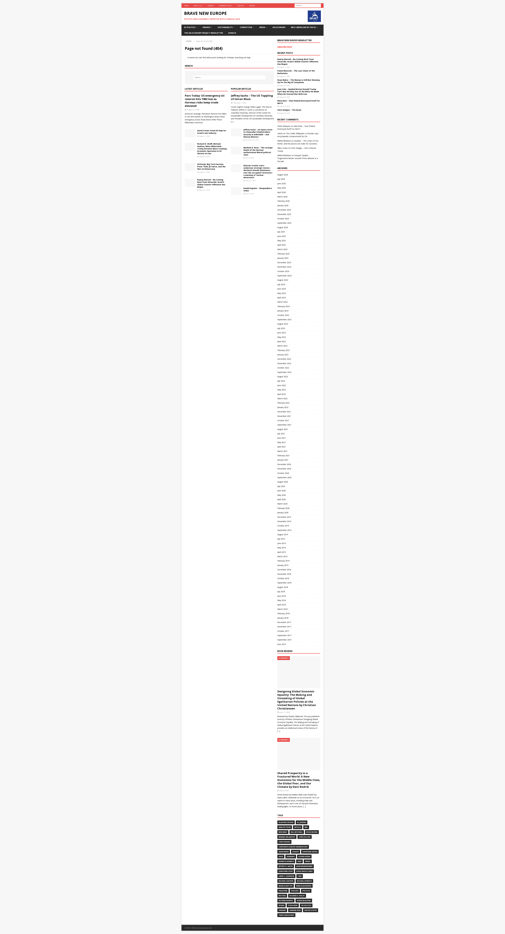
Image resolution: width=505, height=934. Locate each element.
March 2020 (282, 503)
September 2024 (284, 275)
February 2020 (283, 508)
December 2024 (284, 262)
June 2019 (281, 543)
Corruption (246, 27)
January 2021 (282, 460)
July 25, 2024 (249, 158)
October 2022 (283, 367)
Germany (291, 856)
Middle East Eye (285, 886)
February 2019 (283, 561)
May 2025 (281, 240)
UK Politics (306, 905)
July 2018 (281, 591)
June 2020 (281, 490)
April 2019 (281, 552)
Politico (306, 891)
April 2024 (281, 297)
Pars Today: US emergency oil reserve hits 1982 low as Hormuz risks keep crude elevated (204, 101)
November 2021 (284, 416)
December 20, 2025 (252, 140)
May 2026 (281, 188)
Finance (206, 27)
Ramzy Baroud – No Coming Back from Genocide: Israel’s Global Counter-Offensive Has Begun (211, 183)
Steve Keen (292, 905)
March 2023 (282, 346)
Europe (295, 852)
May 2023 (281, 337)
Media (262, 27)
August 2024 (282, 280)
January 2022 (282, 407)
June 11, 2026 (284, 712)
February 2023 (283, 350)
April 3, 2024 (249, 194)
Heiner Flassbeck (286, 861)
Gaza (281, 856)
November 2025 (284, 214)
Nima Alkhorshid (303, 886)
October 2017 (283, 631)
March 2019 (282, 556)
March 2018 (282, 609)
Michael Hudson (286, 881)
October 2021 (283, 420)
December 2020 (284, 464)
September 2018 (284, 582)
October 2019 (283, 525)
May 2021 (281, 442)
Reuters (282, 896)
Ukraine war (295, 910)
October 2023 (283, 315)
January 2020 (282, 512)
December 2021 (284, 411)
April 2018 (281, 604)
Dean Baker (284, 852)
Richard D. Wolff (297, 896)
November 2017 (284, 626)
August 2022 (282, 376)
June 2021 (281, 438)
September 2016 (284, 639)
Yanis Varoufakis (286, 915)
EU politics (189, 27)
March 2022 (282, 398)
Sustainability (225, 27)
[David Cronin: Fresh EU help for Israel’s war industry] (190, 133)
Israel (307, 861)
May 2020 (281, 495)
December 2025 (284, 210)
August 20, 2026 (284, 97)
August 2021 (282, 429)
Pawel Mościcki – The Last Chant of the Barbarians (296, 72)
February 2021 (283, 455)
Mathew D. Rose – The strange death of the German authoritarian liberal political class (258, 151)
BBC (306, 827)
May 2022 (281, 389)
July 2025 (281, 231)
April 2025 (281, 245)
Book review (311, 832)
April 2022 (281, 394)
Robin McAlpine (304, 900)
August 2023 (282, 324)
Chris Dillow (304, 837)
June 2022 (281, 385)
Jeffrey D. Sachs (286, 866)
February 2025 (283, 253)
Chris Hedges (284, 842)
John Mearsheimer (304, 866)
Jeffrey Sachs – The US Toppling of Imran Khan (252, 97)
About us (197, 6)
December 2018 (284, 569)
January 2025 (282, 258)
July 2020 (281, 486)
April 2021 (281, 446)
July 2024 (281, 284)
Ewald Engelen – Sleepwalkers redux (257, 189)
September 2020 (284, 477)
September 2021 (284, 425)
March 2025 (282, 249)
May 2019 (281, 547)
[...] (232, 121)
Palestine (283, 891)
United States (310, 910)
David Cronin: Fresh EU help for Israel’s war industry (211, 131)
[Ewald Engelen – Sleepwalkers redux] (236, 191)
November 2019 (284, 521)
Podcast (295, 891)
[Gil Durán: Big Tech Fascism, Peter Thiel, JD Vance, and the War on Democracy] (190, 167)
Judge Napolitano (304, 871)
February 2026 (283, 201)
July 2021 (281, 433)
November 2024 (284, 267)
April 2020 (281, 499)
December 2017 (284, 622)
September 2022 (284, 372)
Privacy (252, 6)
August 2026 (282, 174)
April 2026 (281, 192)
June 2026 (281, 183)
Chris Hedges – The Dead (289, 110)
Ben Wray (283, 832)
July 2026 (281, 179)
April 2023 (281, 341)
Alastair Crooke (286, 822)
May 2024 (281, 293)
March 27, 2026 (250, 180)
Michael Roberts (304, 881)
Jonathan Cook (286, 871)
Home (186, 6)
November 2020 (284, 468)
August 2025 (282, 227)
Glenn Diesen (304, 856)
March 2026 (282, 196)
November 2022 (284, 363)
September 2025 (284, 223)
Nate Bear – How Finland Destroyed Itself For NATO (298, 101)
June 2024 (281, 289)
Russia (281, 905)
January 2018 (282, 618)
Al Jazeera (301, 822)
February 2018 (283, 613)
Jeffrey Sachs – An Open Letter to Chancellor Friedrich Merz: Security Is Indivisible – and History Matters (257, 133)
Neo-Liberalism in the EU (303, 27)
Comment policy (225, 6)
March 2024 (282, 302)
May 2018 (281, 600)
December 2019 (284, 517)
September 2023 (284, 319)
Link (300, 876)
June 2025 (281, 236)
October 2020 (283, 473)
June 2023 (281, 332)
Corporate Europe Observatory (293, 847)
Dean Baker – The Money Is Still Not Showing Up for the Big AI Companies (298, 81)
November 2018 (284, 574)
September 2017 (284, 635)
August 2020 (282, 482)
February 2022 (283, 403)
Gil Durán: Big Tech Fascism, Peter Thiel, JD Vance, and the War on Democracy (211, 166)
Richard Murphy (286, 900)
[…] (278, 731)
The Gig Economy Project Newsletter (203, 33)
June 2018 (281, 596)
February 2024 (283, 306)
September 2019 (284, 530)
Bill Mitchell (297, 832)
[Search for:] (308, 5)
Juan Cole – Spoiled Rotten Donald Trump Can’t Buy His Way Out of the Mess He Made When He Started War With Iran (298, 91)
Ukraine (282, 910)
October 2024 (283, 271)
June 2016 (281, 644)
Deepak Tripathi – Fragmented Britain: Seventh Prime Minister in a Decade (297, 158)
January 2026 (282, 205)
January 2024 (282, 310)
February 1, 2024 (239, 103)
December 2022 (284, 359)
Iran (299, 861)
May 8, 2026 (284, 790)
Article (297, 827)
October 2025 (283, 218)
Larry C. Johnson (286, 876)
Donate (211, 6)
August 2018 (282, 587)
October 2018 (283, 578)
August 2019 (282, 534)
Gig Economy (279, 27)
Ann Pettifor (285, 827)
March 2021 (282, 451)
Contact (240, 6)
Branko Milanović (287, 837)
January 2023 (282, 354)
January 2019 (282, 565)
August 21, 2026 (193, 109)
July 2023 (281, 328)
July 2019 (281, 539)
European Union (309, 852)
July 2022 (281, 381)
